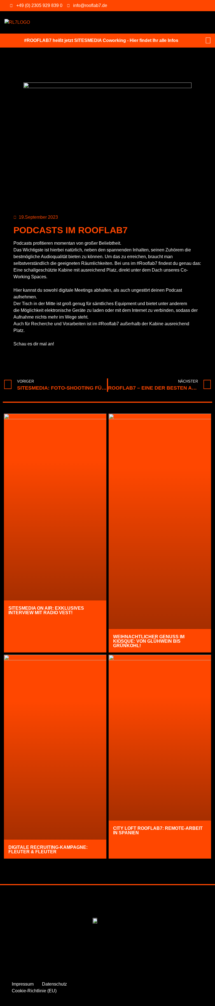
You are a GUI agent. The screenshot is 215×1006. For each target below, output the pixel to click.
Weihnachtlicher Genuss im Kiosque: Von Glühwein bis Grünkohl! (148, 641)
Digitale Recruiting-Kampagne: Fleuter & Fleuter (48, 849)
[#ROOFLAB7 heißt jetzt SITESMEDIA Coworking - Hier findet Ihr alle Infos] (208, 40)
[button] (39, 22)
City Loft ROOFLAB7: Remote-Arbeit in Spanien (158, 830)
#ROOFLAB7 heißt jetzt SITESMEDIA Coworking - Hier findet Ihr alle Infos (101, 40)
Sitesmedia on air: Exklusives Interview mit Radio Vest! (46, 610)
